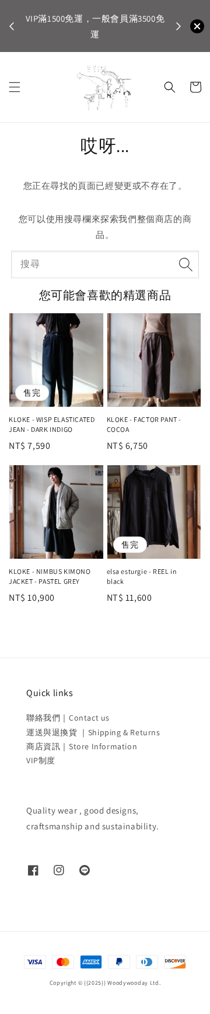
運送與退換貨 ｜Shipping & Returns (93, 732)
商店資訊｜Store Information (81, 746)
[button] (14, 87)
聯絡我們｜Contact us (68, 717)
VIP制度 (40, 760)
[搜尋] (185, 264)
